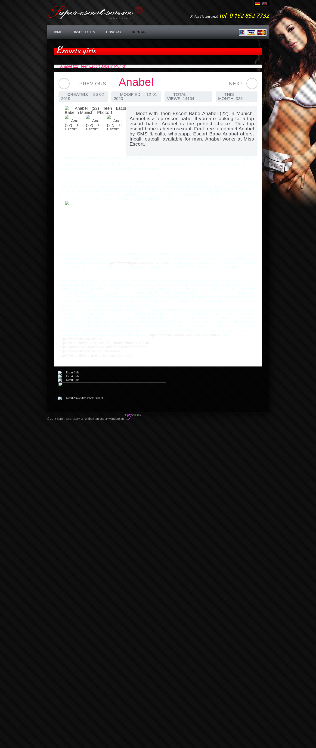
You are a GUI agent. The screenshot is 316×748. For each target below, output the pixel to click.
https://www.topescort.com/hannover (89, 351)
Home (57, 32)
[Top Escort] (88, 245)
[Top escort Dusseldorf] (112, 395)
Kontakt (139, 32)
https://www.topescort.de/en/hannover (138, 262)
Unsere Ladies (84, 32)
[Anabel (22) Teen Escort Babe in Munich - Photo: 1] (90, 110)
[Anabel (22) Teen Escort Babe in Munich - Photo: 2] (68, 122)
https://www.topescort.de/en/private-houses (184, 334)
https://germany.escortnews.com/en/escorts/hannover (103, 346)
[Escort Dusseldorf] (68, 372)
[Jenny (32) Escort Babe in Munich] (251, 83)
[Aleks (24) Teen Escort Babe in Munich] (64, 83)
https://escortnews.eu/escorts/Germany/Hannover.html (104, 342)
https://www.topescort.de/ (80, 338)
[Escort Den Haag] (80, 398)
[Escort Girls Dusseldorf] (68, 380)
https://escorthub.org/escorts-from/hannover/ (96, 355)
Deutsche (257, 3)
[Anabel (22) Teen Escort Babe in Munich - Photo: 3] (89, 122)
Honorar (113, 32)
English (264, 3)
